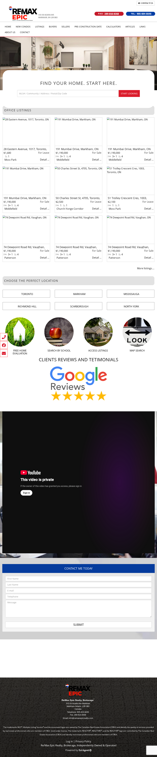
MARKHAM (79, 294)
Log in (69, 741)
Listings (39, 26)
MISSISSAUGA (131, 294)
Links (143, 26)
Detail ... (44, 159)
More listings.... (145, 268)
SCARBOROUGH (79, 306)
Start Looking (129, 93)
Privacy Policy (83, 741)
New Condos (23, 26)
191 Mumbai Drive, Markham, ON (77, 149)
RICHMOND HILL (27, 306)
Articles (130, 26)
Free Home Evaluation (20, 352)
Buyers (53, 26)
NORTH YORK (131, 306)
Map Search (137, 350)
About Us (10, 32)
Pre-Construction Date (88, 26)
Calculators (113, 26)
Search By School (59, 350)
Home (8, 26)
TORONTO (27, 294)
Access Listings (98, 350)
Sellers (65, 26)
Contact (25, 32)
